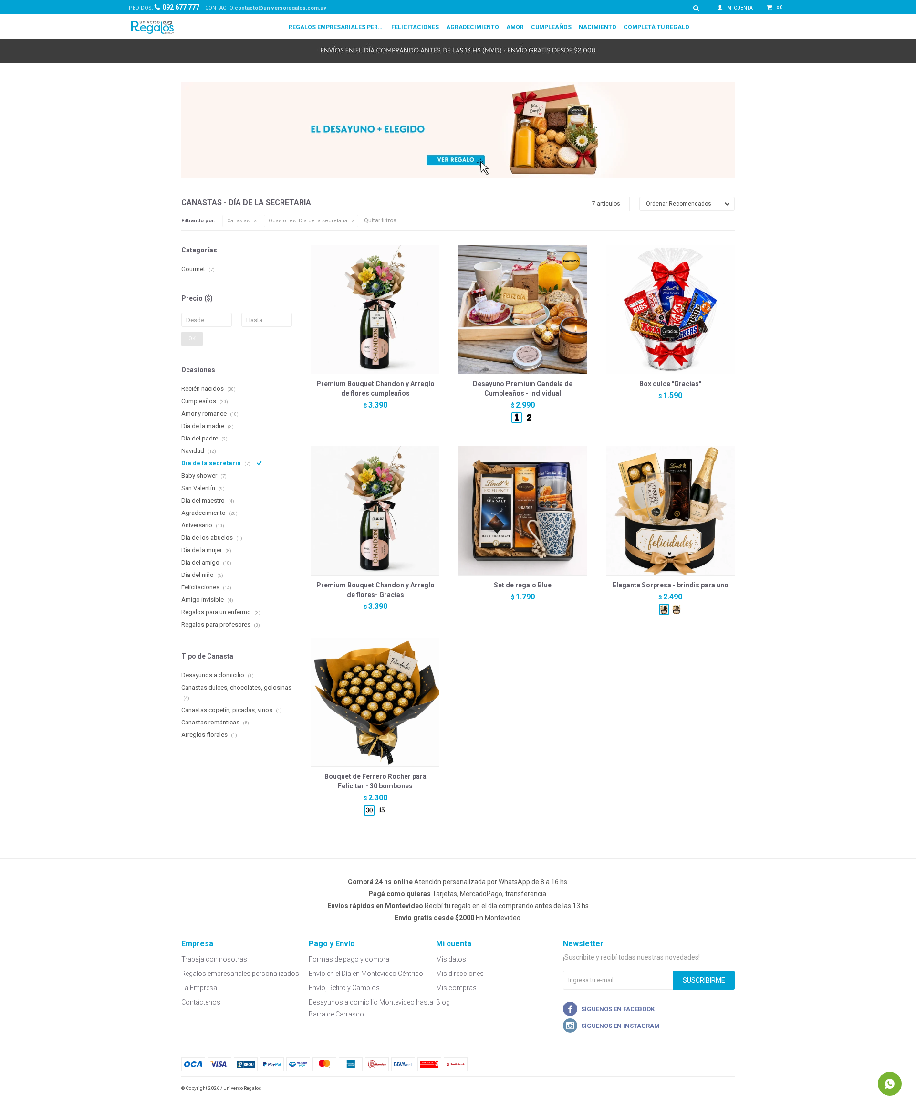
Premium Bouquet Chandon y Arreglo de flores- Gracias (375, 589)
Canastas (238, 221)
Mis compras (456, 988)
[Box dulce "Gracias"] (670, 309)
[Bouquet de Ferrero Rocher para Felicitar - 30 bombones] (375, 702)
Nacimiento (597, 27)
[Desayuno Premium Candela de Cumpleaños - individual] (522, 309)
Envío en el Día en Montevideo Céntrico (366, 973)
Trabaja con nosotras (214, 959)
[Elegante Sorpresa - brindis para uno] (670, 510)
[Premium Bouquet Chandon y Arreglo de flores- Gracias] (375, 510)
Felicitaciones (415, 27)
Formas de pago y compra (349, 959)
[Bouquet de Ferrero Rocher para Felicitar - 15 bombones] (381, 810)
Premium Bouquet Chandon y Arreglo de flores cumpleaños (375, 388)
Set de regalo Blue (523, 585)
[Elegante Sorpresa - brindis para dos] (676, 609)
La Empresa (199, 988)
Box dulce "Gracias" (670, 383)
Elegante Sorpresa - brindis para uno (671, 585)
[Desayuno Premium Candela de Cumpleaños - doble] (529, 417)
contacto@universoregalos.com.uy (280, 8)
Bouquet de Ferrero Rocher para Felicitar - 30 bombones (375, 781)
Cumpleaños (551, 27)
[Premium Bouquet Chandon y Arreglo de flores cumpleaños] (375, 309)
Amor (515, 27)
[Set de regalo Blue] (522, 510)
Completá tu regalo (656, 27)
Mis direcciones (460, 973)
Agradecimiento (472, 27)
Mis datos (451, 959)
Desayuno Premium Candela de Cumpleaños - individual (522, 388)
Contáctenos (200, 1002)
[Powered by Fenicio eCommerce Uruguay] (720, 1088)
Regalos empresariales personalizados (336, 27)
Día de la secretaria (308, 221)
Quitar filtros (380, 220)
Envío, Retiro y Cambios (344, 988)
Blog (443, 1002)
